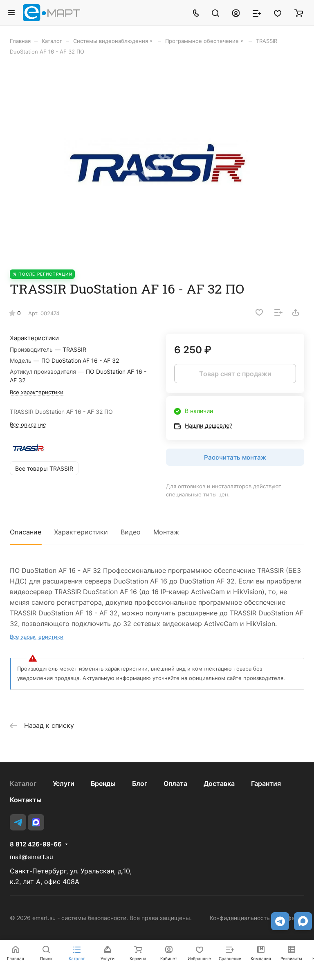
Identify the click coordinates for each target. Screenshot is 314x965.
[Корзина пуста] (298, 13)
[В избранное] (259, 312)
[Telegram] (18, 822)
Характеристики (81, 532)
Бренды (103, 783)
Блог (139, 783)
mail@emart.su (31, 857)
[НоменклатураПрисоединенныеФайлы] (157, 162)
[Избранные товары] (277, 13)
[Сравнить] (278, 312)
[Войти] (236, 13)
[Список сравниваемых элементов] (257, 13)
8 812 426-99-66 (36, 844)
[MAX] (36, 822)
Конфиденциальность (240, 917)
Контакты (26, 800)
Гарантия (266, 783)
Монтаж (166, 532)
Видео (131, 532)
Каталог (23, 783)
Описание (25, 532)
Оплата (175, 783)
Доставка (219, 783)
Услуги (63, 783)
